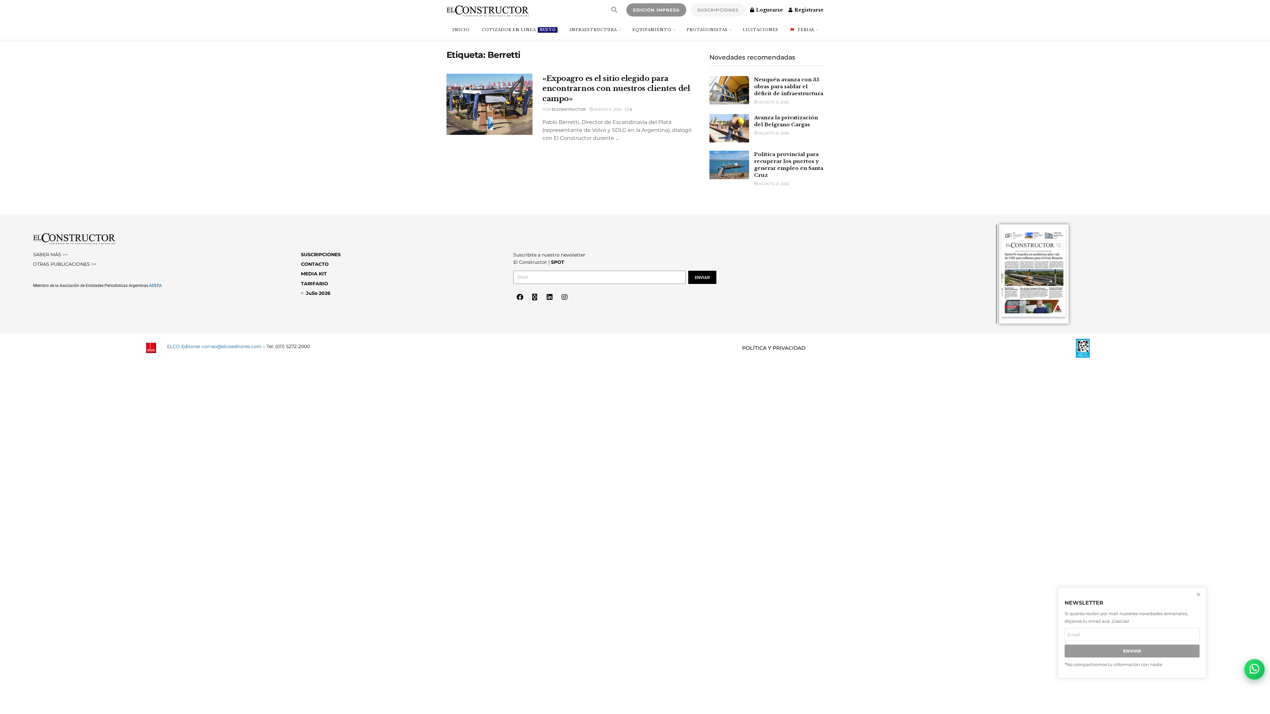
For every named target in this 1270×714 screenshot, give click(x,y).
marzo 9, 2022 (607, 109)
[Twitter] (534, 297)
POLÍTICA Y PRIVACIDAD (773, 348)
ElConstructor (569, 109)
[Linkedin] (549, 297)
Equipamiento (651, 29)
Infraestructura (593, 29)
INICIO (461, 29)
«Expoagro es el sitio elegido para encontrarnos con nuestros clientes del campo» (616, 88)
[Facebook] (520, 297)
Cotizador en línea (519, 29)
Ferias (806, 29)
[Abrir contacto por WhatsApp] (1254, 669)
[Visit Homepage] (487, 10)
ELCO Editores (183, 346)
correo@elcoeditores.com (232, 346)
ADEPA (155, 285)
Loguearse (769, 10)
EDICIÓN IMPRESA (656, 10)
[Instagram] (564, 297)
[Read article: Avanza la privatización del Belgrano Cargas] (729, 128)
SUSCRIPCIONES (718, 10)
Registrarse (808, 10)
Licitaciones (760, 29)
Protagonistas (707, 29)
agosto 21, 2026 (773, 102)
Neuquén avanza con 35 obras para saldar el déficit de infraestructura (788, 86)
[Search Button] (614, 10)
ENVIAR (1132, 651)
